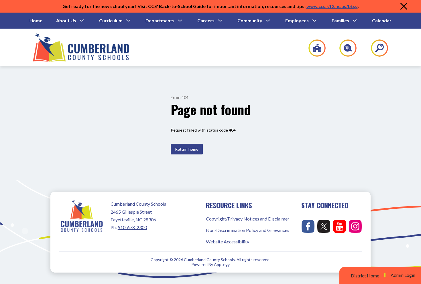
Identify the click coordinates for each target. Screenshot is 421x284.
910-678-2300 (132, 227)
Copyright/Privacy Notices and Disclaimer (247, 218)
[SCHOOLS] (314, 48)
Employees (297, 20)
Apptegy (222, 264)
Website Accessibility (227, 241)
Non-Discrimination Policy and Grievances (247, 230)
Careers (206, 20)
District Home (365, 275)
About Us (66, 20)
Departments (159, 20)
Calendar (382, 20)
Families (340, 20)
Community (249, 20)
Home (35, 20)
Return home (186, 149)
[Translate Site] (345, 48)
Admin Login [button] (403, 275)
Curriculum (111, 20)
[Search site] (376, 48)
